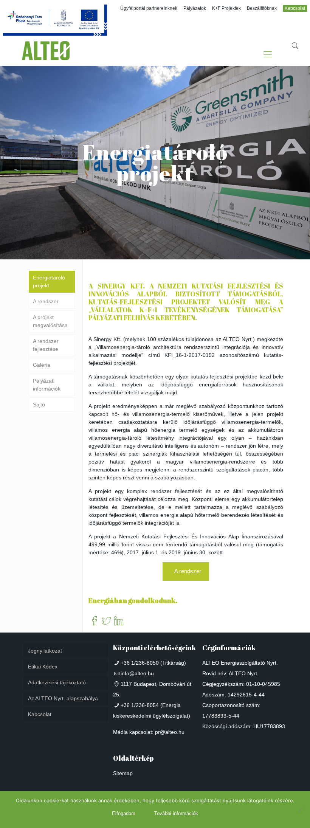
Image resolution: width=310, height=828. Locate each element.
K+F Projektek (226, 8)
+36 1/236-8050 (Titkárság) (153, 663)
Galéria (41, 365)
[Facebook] (94, 621)
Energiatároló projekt (49, 281)
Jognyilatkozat (45, 651)
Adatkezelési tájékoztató (57, 682)
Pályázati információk (46, 385)
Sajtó (39, 405)
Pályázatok (194, 8)
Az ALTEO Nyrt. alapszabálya (63, 698)
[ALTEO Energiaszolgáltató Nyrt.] (46, 54)
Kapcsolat (295, 8)
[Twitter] (107, 621)
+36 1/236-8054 (140, 705)
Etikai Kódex (42, 667)
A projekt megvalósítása (50, 321)
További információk (176, 813)
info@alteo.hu (137, 673)
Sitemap (123, 773)
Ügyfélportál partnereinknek (148, 8)
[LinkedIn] (119, 621)
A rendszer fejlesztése (46, 345)
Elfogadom (123, 813)
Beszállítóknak (262, 8)
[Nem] (300, 809)
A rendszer (46, 301)
